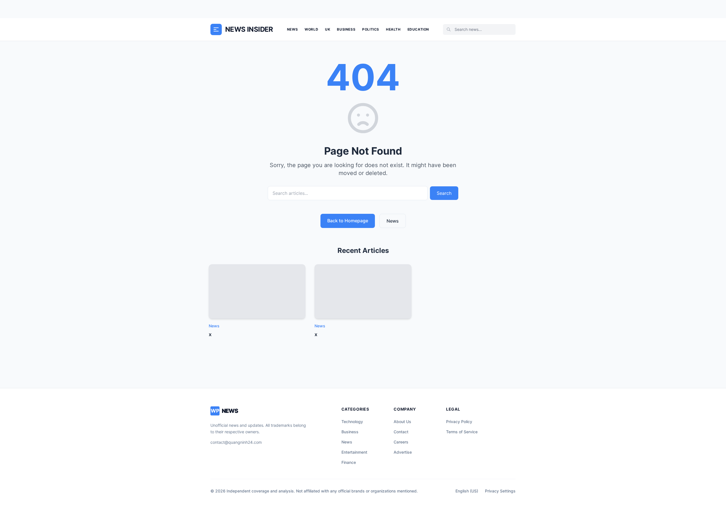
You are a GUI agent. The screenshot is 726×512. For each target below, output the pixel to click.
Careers (401, 442)
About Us (402, 421)
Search (444, 193)
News (292, 29)
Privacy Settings (500, 490)
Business (346, 29)
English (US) (466, 490)
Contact (401, 431)
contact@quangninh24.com (236, 442)
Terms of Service (462, 431)
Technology (352, 421)
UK (327, 29)
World (311, 29)
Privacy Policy (459, 421)
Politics (370, 29)
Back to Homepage (347, 220)
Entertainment (354, 452)
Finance (348, 462)
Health (393, 29)
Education (418, 29)
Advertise (403, 452)
